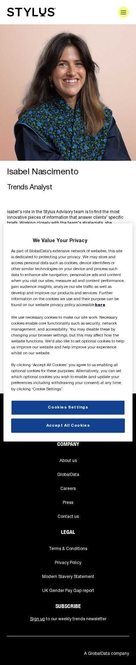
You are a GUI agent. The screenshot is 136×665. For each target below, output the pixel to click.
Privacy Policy (68, 562)
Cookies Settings (68, 407)
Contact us (68, 516)
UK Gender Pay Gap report (68, 590)
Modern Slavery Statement (68, 576)
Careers (68, 488)
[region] (68, 332)
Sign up (37, 618)
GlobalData (68, 474)
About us (68, 460)
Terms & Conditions (68, 548)
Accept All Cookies (68, 425)
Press (68, 502)
